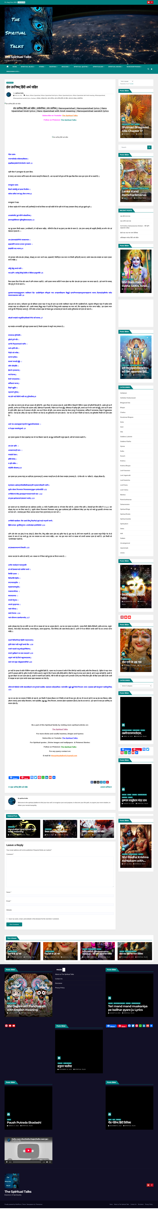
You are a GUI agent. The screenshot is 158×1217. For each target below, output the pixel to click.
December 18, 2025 (127, 957)
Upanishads (10, 82)
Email (8, 901)
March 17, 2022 (14, 1125)
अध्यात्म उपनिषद (105, 787)
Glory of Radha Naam (132, 660)
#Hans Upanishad (35, 95)
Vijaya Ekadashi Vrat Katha (25, 1122)
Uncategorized (125, 543)
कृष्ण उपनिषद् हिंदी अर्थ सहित (136, 598)
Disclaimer (58, 983)
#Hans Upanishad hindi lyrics (49, 95)
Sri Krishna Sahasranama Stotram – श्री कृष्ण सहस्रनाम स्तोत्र (97, 952)
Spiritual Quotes (81, 67)
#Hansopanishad (100, 95)
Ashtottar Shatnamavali (128, 398)
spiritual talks (19, 93)
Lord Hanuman (125, 470)
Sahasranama (125, 365)
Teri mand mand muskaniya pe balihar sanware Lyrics (127, 1007)
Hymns (41, 67)
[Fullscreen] (50, 1162)
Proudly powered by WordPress (13, 1204)
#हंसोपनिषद (80, 98)
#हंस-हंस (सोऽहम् (73, 98)
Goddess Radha (125, 441)
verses (122, 553)
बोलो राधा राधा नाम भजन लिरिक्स (129, 232)
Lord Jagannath (125, 475)
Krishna (137, 121)
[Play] (7, 1162)
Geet (121, 427)
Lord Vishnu (85, 829)
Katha (122, 451)
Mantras (53, 67)
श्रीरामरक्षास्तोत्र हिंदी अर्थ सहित (134, 283)
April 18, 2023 (128, 736)
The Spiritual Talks (18, 57)
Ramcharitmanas (134, 67)
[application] (28, 1150)
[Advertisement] (136, 313)
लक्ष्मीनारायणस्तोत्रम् (131, 733)
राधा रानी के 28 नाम (125, 221)
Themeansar (39, 1204)
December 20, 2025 (90, 957)
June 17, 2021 (128, 198)
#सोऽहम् (38, 98)
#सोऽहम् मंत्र (44, 98)
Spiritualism (98, 67)
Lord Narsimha (125, 480)
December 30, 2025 (53, 957)
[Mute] (47, 1162)
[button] (148, 69)
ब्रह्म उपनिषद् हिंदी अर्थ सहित (19, 787)
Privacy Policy (60, 988)
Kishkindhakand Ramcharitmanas (134, 193)
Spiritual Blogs (27, 67)
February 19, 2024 (130, 665)
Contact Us (59, 979)
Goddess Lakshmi (126, 436)
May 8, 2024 (127, 289)
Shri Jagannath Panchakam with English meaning (26, 1007)
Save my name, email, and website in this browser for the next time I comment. (34, 919)
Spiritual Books (115, 67)
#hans (27, 95)
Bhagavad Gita (13, 71)
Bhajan (122, 407)
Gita (132, 121)
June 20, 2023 (114, 1125)
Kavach (122, 456)
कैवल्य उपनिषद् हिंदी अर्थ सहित (56, 831)
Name (8, 892)
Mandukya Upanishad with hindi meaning (22, 830)
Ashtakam (123, 393)
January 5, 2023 (129, 375)
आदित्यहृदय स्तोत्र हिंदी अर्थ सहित (129, 237)
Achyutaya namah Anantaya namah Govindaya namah (135, 800)
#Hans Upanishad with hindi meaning (83, 95)
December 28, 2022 (130, 601)
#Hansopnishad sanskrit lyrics (21, 98)
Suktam (122, 538)
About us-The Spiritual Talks (64, 974)
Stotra (131, 279)
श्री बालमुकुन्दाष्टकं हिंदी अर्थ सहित (135, 856)
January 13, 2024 (129, 861)
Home (15, 67)
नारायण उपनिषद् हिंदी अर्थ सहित (93, 831)
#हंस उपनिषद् (51, 98)
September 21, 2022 (130, 131)
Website (9, 910)
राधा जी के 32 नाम (125, 216)
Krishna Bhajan (125, 465)
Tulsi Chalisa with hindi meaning (74, 1064)
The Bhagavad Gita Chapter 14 (135, 126)
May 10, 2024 (114, 1013)
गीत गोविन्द (113, 1122)
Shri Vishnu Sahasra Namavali (135, 369)
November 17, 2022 (65, 1069)
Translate (131, 83)
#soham (33, 98)
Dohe (122, 422)
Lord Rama (125, 279)
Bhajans (65, 67)
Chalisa (122, 412)
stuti (121, 533)
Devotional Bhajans (126, 417)
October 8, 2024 (129, 803)
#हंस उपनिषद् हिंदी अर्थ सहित (61, 98)
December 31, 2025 (16, 957)
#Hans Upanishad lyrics (65, 95)
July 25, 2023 (13, 1013)
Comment (10, 854)
